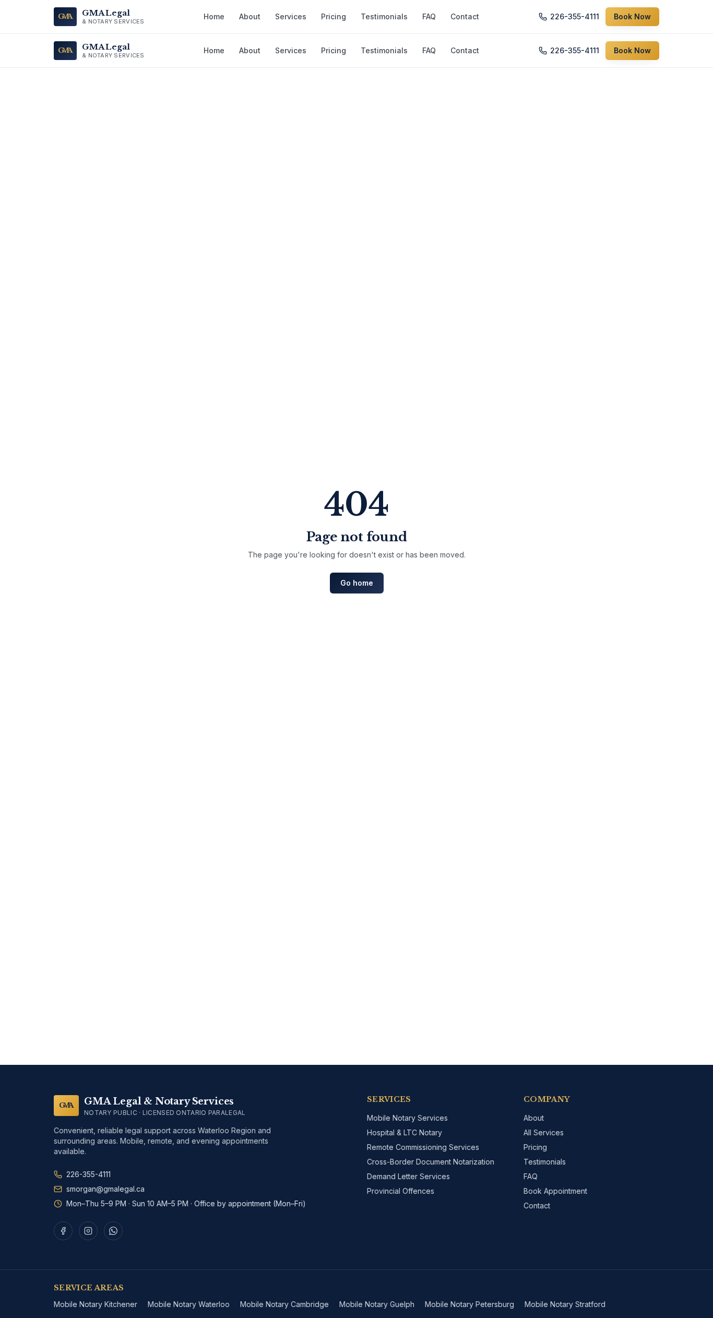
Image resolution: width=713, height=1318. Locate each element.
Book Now (632, 16)
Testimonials (384, 16)
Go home (356, 582)
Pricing (333, 16)
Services (290, 16)
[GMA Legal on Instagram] (88, 1230)
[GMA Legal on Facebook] (63, 1230)
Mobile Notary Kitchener (95, 1304)
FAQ (429, 16)
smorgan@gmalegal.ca (105, 1188)
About (249, 16)
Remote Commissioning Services (423, 1147)
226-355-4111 (574, 16)
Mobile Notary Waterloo (189, 1304)
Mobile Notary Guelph (376, 1304)
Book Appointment (555, 1190)
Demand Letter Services (408, 1176)
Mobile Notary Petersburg (469, 1304)
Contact (464, 16)
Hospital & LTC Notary (404, 1132)
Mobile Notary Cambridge (284, 1304)
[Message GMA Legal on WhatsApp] (113, 1230)
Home (214, 16)
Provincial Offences (400, 1190)
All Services (544, 1132)
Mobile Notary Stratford (565, 1304)
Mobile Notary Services (407, 1117)
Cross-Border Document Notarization (430, 1161)
